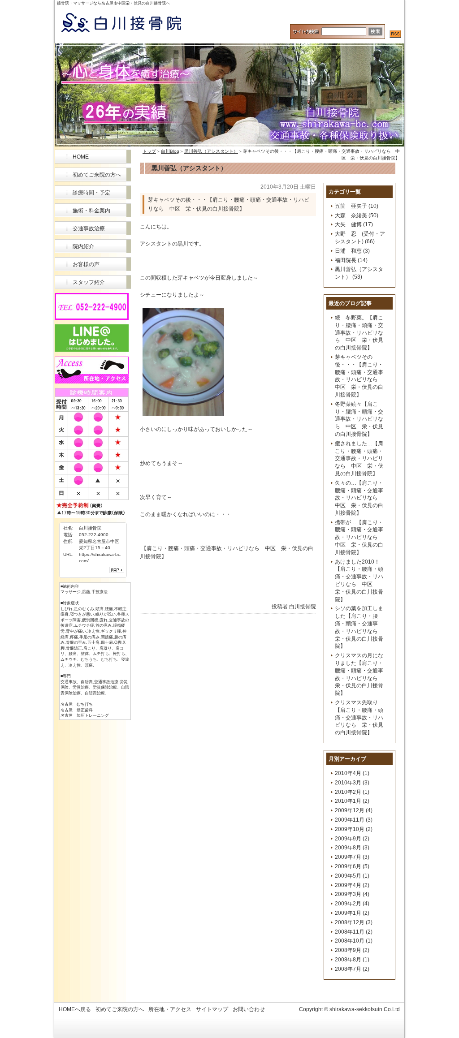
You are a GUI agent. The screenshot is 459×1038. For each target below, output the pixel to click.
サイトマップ (212, 1009)
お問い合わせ (249, 1009)
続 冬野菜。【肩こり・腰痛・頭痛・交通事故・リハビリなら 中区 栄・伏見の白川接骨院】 (359, 332)
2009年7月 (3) (352, 857)
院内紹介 (83, 246)
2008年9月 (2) (352, 950)
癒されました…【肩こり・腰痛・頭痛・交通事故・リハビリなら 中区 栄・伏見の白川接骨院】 (359, 458)
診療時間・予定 (91, 193)
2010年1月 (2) (352, 801)
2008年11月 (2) (353, 932)
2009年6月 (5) (352, 866)
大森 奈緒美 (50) (356, 215)
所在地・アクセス (169, 1009)
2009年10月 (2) (353, 829)
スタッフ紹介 (89, 282)
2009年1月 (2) (352, 913)
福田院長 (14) (351, 260)
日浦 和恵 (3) (352, 251)
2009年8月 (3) (352, 847)
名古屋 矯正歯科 (77, 710)
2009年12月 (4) (353, 810)
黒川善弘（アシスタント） (211, 151)
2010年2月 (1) (352, 792)
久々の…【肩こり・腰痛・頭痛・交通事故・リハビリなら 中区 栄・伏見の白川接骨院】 (359, 498)
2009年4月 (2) (352, 885)
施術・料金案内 (91, 210)
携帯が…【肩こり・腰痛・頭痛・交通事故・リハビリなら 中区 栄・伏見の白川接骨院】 (359, 537)
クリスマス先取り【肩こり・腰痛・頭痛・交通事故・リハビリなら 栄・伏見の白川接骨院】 (359, 717)
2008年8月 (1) (352, 959)
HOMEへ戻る (75, 1009)
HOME (81, 157)
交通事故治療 (89, 228)
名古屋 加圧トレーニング (85, 715)
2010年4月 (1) (352, 773)
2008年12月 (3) (353, 922)
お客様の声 (86, 264)
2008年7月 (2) (352, 969)
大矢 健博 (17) (354, 224)
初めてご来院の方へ (97, 175)
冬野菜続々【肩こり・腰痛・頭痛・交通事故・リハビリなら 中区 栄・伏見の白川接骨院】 (359, 419)
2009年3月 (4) (352, 894)
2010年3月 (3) (352, 783)
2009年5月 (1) (352, 876)
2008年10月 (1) (353, 941)
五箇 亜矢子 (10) (356, 206)
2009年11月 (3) (353, 820)
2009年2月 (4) (352, 903)
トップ (149, 151)
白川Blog (170, 151)
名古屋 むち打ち (77, 704)
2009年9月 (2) (352, 839)
